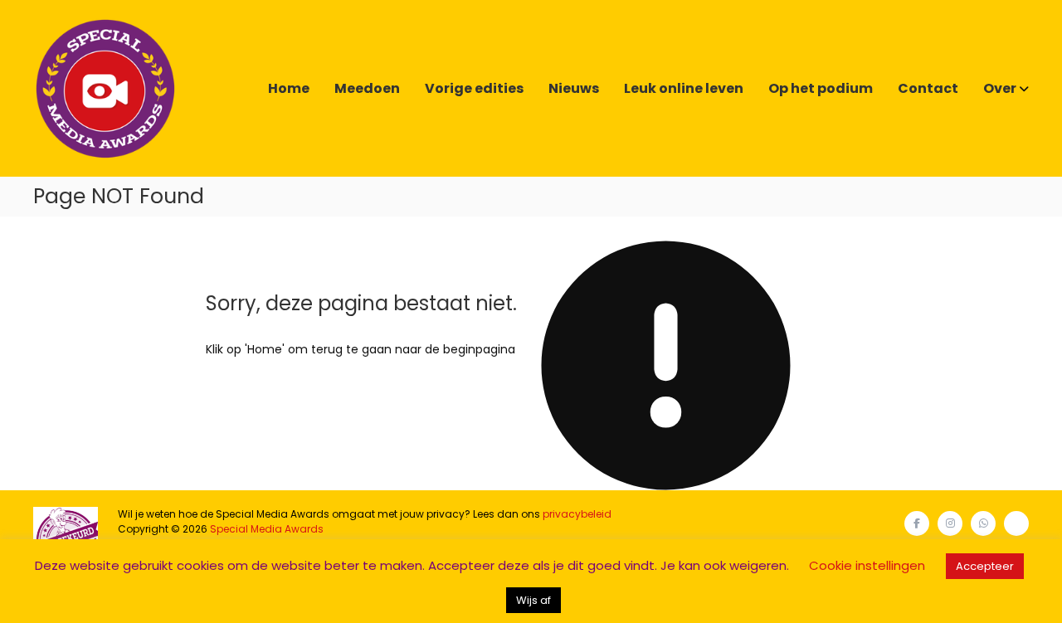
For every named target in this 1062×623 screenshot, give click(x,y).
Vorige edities (474, 88)
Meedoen (367, 88)
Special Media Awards (267, 529)
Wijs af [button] (533, 600)
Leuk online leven (683, 88)
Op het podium (820, 88)
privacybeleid (577, 514)
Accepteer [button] (985, 566)
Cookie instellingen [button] (867, 565)
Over (999, 88)
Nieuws (573, 88)
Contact (928, 88)
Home (288, 88)
